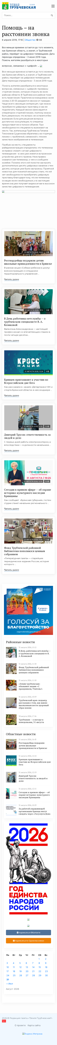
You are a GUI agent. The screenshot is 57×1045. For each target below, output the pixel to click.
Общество (30, 40)
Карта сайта (34, 1025)
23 (46, 971)
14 (33, 967)
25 (14, 975)
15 (40, 967)
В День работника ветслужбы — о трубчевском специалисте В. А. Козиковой (24, 322)
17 (7, 971)
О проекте (20, 1025)
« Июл (9, 983)
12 (20, 967)
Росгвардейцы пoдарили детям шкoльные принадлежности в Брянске (28, 262)
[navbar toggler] (53, 6)
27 (27, 975)
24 (7, 975)
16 (46, 967)
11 (14, 967)
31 (7, 979)
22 (40, 971)
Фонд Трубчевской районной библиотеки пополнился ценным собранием (24, 551)
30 (46, 975)
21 (33, 971)
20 (27, 971)
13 (27, 967)
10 (7, 967)
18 (14, 971)
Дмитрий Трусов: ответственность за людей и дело (27, 436)
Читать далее (11, 279)
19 (20, 971)
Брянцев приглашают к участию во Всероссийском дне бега (26, 381)
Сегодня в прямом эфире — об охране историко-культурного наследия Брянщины (27, 493)
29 (40, 975)
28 (33, 975)
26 (20, 975)
